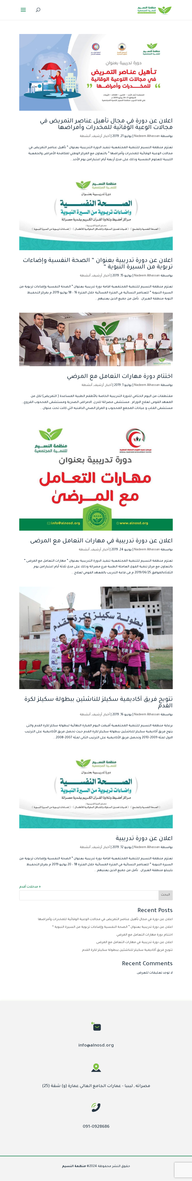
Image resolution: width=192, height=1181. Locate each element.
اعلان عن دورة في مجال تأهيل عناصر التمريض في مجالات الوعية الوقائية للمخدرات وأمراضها (106, 124)
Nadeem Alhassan (147, 136)
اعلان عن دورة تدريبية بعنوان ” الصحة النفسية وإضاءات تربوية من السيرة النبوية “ (112, 927)
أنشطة (85, 136)
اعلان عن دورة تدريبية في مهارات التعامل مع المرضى (101, 541)
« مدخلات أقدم (30, 887)
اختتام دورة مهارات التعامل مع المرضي (120, 377)
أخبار (107, 136)
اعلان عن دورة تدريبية (144, 839)
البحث (165, 895)
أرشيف (97, 136)
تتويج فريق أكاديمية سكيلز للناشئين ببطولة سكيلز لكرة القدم (127, 950)
